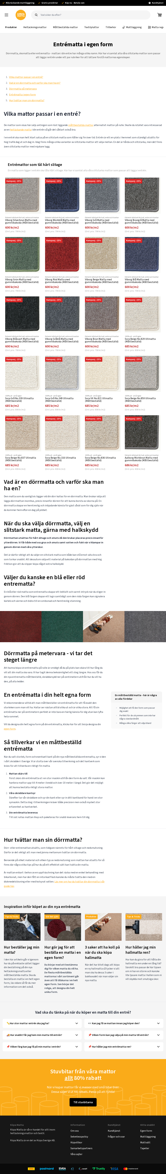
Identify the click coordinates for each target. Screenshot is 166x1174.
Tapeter (144, 1148)
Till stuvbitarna (83, 1102)
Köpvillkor (76, 1142)
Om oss (75, 1130)
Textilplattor (91, 27)
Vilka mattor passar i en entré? (26, 77)
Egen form (146, 1130)
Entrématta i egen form (22, 94)
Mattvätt (145, 1142)
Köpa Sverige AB (46, 1140)
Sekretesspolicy (79, 1136)
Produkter (11, 27)
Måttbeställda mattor (65, 27)
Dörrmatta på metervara (23, 88)
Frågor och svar (116, 1136)
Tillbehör (111, 27)
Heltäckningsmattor (35, 27)
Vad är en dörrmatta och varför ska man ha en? (34, 83)
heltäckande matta (20, 129)
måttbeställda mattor (80, 125)
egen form (10, 729)
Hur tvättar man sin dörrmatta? (26, 100)
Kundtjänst (114, 1130)
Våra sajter (76, 1154)
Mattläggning (134, 27)
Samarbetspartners (81, 1148)
